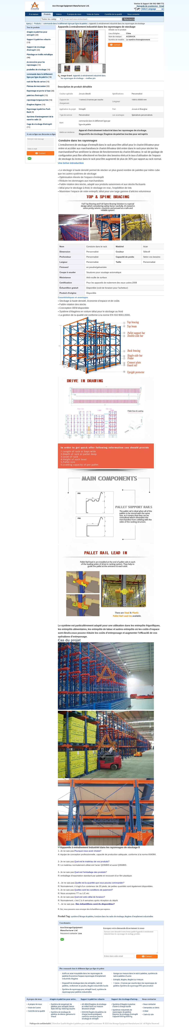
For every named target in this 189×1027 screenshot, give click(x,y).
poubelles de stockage (36, 70)
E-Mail (145, 1011)
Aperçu (29, 24)
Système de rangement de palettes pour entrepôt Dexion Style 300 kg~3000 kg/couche (63, 1006)
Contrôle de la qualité (113, 14)
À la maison (33, 14)
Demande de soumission (147, 6)
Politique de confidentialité (40, 1024)
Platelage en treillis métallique (40, 55)
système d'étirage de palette (82, 916)
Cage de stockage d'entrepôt (39, 124)
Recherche (130, 19)
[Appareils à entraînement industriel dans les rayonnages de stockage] (82, 46)
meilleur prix (91, 78)
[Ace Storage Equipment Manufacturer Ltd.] (31, 160)
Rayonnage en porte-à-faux (38, 91)
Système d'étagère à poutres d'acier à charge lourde (124, 1005)
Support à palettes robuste (38, 40)
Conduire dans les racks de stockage (109, 916)
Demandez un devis (151, 1008)
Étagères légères (34, 105)
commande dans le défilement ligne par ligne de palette (65, 24)
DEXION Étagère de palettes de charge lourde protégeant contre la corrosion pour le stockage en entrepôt (94, 1015)
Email (161, 6)
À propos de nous (74, 14)
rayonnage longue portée (37, 100)
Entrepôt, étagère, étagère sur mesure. (128, 980)
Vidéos (59, 14)
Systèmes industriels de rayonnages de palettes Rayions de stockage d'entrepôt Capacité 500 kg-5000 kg (125, 1013)
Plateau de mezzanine (36, 86)
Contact (42, 153)
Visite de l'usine (93, 14)
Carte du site (148, 1014)
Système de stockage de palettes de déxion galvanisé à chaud (63, 1014)
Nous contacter (133, 14)
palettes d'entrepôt (35, 95)
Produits (47, 14)
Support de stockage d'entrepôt (125, 999)
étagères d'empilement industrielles (139, 916)
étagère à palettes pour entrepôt (64, 999)
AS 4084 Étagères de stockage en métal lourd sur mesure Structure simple (94, 1006)
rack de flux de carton (36, 82)
